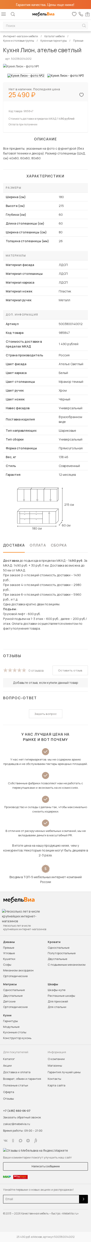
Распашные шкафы (61, 996)
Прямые (8, 948)
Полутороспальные (62, 953)
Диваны (9, 942)
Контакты (54, 1079)
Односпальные (58, 948)
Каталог (9, 1059)
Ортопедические (15, 976)
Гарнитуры (10, 1021)
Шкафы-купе (56, 990)
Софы (7, 965)
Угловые (9, 953)
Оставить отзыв (70, 670)
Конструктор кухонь (17, 1038)
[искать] (84, 25)
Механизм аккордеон (18, 970)
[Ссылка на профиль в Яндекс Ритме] (35, 1140)
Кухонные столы (14, 1032)
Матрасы (10, 984)
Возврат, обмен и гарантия (22, 1079)
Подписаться (83, 1199)
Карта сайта (56, 1085)
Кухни (7, 1015)
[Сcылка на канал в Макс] (20, 1140)
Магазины (55, 1065)
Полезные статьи (15, 1085)
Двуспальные (57, 959)
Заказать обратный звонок (22, 1117)
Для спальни (57, 1007)
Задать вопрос (45, 714)
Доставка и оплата (16, 1072)
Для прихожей (58, 1001)
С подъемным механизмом (66, 965)
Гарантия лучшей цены (64, 1072)
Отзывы (8, 1099)
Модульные (11, 1027)
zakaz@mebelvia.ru (16, 1124)
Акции (7, 1065)
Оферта (8, 1092)
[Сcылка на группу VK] (5, 1140)
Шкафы (53, 984)
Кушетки (9, 959)
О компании (56, 1059)
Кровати (54, 942)
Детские (9, 1001)
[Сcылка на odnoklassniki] (13, 1140)
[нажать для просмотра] (25, 76)
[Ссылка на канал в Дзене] (28, 1140)
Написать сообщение (46, 1166)
